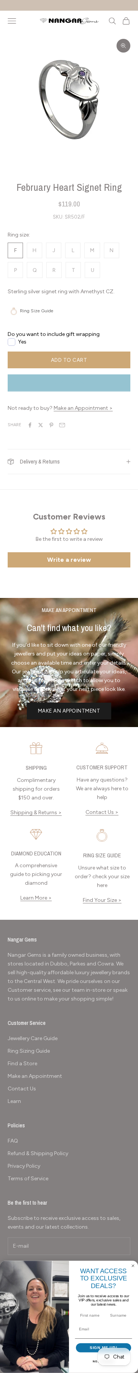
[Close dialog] (133, 1266)
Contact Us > (101, 812)
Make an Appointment (69, 711)
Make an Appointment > (83, 408)
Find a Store (22, 1063)
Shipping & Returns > (36, 812)
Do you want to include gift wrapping (54, 334)
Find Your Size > (102, 900)
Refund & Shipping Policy (38, 1153)
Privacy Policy (24, 1166)
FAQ (13, 1141)
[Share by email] (62, 425)
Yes (22, 342)
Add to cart (69, 360)
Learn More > (36, 898)
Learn (14, 1101)
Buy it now (69, 383)
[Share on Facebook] (30, 425)
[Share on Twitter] (41, 425)
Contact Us (22, 1088)
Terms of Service (28, 1178)
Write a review (69, 559)
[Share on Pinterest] (51, 425)
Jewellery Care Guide (33, 1038)
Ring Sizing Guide (29, 1051)
